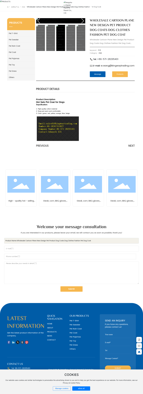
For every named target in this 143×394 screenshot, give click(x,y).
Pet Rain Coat (14, 46)
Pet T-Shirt (13, 33)
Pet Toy (12, 64)
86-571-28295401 (102, 7)
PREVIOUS (42, 146)
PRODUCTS (52, 331)
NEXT (131, 146)
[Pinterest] (26, 342)
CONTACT (51, 339)
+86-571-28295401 (107, 59)
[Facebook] (9, 342)
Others (11, 77)
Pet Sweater (14, 39)
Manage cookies (61, 388)
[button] (82, 20)
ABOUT (50, 327)
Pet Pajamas (14, 58)
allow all (81, 388)
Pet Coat (12, 52)
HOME (49, 323)
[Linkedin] (13, 342)
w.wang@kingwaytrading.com (117, 66)
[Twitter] (17, 342)
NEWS (49, 335)
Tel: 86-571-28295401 (20, 368)
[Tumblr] (22, 342)
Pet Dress (13, 71)
